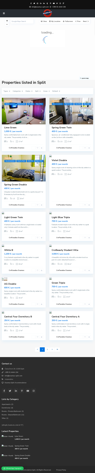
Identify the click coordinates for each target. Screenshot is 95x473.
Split (12, 123)
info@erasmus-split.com (13, 376)
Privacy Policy (61, 470)
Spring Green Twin (62, 127)
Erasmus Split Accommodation (15, 383)
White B (8, 250)
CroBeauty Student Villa (65, 250)
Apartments (6, 404)
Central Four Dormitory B (18, 316)
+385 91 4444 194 (59, 7)
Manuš (8, 123)
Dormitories (6, 408)
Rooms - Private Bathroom (11, 411)
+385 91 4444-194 (11, 372)
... (27, 137)
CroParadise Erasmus (16, 148)
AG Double (10, 283)
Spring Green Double (15, 184)
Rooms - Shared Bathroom (11, 415)
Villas (4, 418)
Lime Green (10, 127)
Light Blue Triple (61, 217)
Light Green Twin (13, 217)
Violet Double (59, 160)
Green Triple (58, 282)
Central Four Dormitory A (66, 316)
